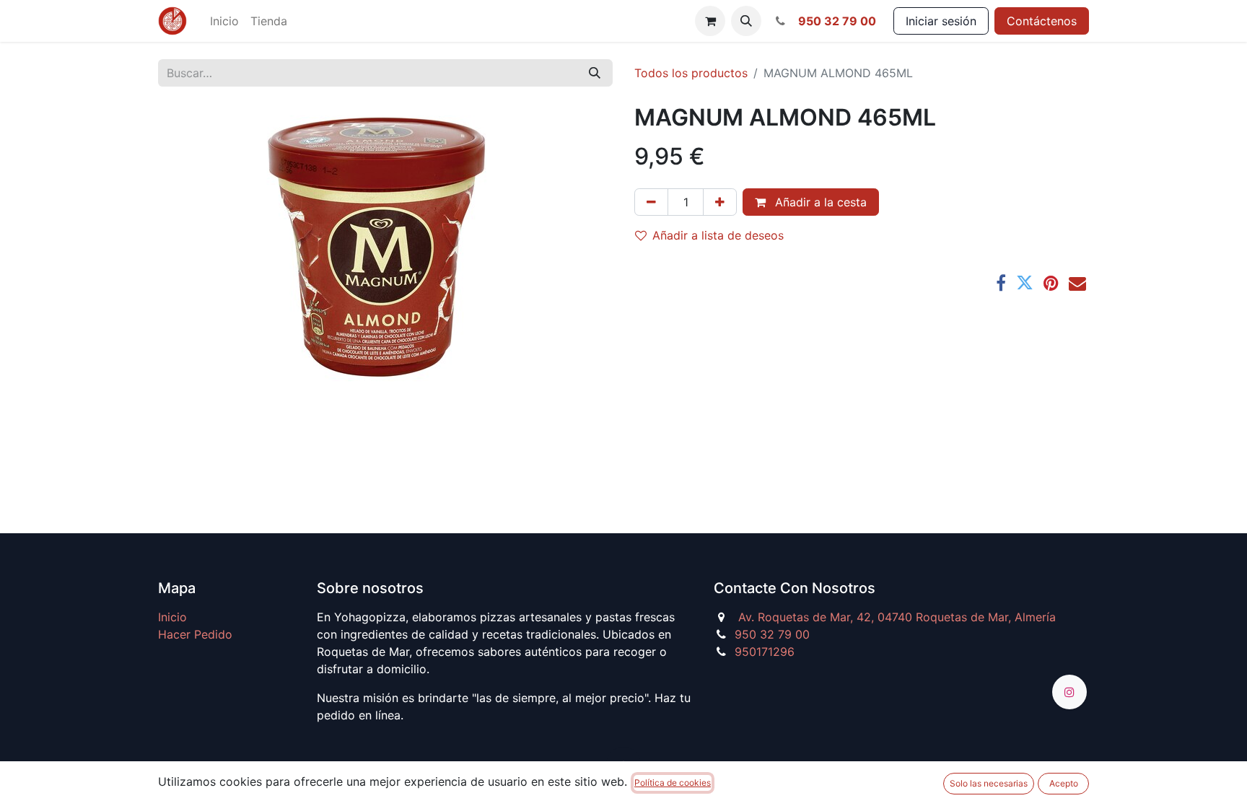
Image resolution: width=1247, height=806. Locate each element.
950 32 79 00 (772, 634)
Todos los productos (691, 73)
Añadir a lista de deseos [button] (718, 235)
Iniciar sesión (941, 21)
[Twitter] (1024, 283)
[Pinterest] (1051, 283)
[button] (746, 21)
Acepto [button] (1063, 783)
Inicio (172, 617)
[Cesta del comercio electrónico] (710, 21)
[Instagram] (1069, 692)
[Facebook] (1001, 283)
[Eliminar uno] (651, 202)
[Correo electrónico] (1077, 283)
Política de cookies (672, 782)
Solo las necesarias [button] (989, 783)
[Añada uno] (720, 202)
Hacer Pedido (195, 634)
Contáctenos (1042, 21)
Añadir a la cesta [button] (819, 202)
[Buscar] (595, 73)
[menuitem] (224, 20)
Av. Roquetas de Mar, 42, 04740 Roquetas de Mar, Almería (897, 617)
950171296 (765, 651)
